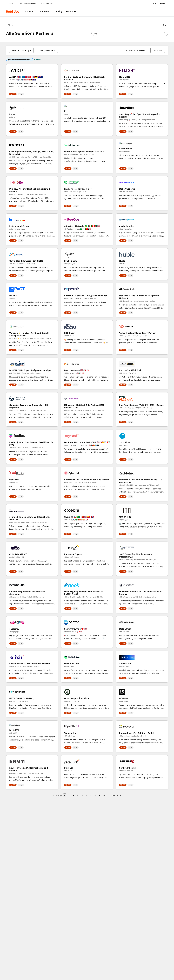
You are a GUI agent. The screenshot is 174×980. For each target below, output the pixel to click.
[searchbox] (129, 33)
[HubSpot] (12, 11)
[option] (20, 50)
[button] (165, 25)
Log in (154, 3)
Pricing (59, 11)
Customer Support (29, 3)
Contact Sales (48, 3)
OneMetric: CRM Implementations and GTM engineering (140, 480)
